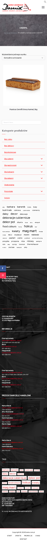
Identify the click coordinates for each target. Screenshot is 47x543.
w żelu (4, 247)
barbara (11, 206)
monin (26, 234)
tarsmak (22, 244)
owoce (5, 238)
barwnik (21, 206)
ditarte (20, 222)
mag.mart (29, 231)
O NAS (37, 536)
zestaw (11, 247)
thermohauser (32, 244)
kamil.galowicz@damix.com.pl (12, 420)
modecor (18, 235)
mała (4, 235)
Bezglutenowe (10, 152)
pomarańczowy (37, 238)
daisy (5, 213)
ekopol (37, 222)
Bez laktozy (9, 146)
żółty (25, 247)
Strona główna (10, 33)
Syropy (7, 198)
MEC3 (10, 235)
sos (4, 244)
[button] (45, 2)
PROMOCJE (28, 536)
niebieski (35, 234)
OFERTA (18, 536)
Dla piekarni (8, 178)
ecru (31, 222)
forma (20, 227)
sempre (39, 241)
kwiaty (16, 231)
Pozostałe (8, 191)
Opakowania (9, 185)
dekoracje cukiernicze (16, 217)
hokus (28, 226)
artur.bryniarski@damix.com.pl (13, 414)
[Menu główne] (43, 7)
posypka (6, 241)
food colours (9, 226)
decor (14, 213)
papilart (12, 238)
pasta (20, 238)
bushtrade (7, 210)
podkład (27, 238)
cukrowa (17, 210)
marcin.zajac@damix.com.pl (12, 426)
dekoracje (24, 214)
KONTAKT (23, 539)
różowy (30, 241)
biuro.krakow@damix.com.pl (12, 372)
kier (36, 227)
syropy (14, 244)
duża (26, 222)
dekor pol (9, 222)
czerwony (36, 210)
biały (35, 207)
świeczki (19, 247)
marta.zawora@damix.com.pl (12, 408)
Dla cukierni (8, 159)
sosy (9, 244)
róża (23, 241)
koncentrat (6, 231)
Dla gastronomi (10, 165)
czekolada (26, 210)
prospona (15, 241)
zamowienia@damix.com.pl (11, 340)
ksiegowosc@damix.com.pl (11, 353)
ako (4, 207)
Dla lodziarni (9, 172)
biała (29, 207)
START (9, 536)
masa (41, 231)
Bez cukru (8, 139)
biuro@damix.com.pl (9, 346)
